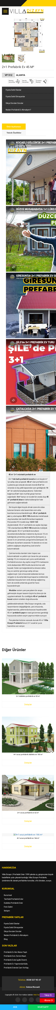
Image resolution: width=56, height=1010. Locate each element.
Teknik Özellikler (14, 133)
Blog (6, 939)
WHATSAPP (43, 1007)
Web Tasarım (38, 995)
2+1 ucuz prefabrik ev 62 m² (28, 813)
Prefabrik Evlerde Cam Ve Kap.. (16, 968)
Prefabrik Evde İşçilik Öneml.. (15, 960)
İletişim (7, 911)
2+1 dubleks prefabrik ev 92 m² (28, 696)
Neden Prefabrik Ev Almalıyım (16, 935)
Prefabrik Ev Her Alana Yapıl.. (16, 952)
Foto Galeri (8, 907)
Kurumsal (8, 895)
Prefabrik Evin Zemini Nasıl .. (15, 956)
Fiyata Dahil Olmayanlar (15, 96)
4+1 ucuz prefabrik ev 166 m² (28, 838)
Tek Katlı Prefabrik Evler (13, 899)
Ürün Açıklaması (14, 127)
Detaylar (28, 704)
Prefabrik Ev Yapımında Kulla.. (16, 964)
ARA (15, 1007)
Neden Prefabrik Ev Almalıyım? (18, 110)
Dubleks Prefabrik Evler (13, 903)
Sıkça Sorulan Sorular (14, 103)
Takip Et (48, 995)
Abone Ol (48, 1000)
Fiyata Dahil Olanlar (13, 90)
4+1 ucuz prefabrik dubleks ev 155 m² (28, 754)
